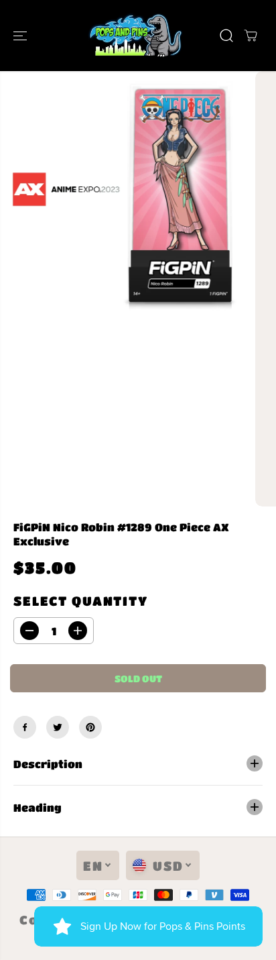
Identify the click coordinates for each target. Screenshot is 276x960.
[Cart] (250, 35)
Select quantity (80, 601)
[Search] (226, 35)
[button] (21, 35)
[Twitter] (57, 727)
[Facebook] (24, 727)
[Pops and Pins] (134, 35)
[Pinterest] (90, 727)
